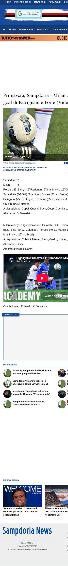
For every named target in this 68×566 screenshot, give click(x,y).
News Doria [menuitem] (43, 29)
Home (8, 2)
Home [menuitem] (12, 29)
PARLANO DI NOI (22, 2)
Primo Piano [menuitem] (26, 29)
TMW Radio (40, 2)
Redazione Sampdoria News (19, 170)
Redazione (55, 2)
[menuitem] (4, 29)
